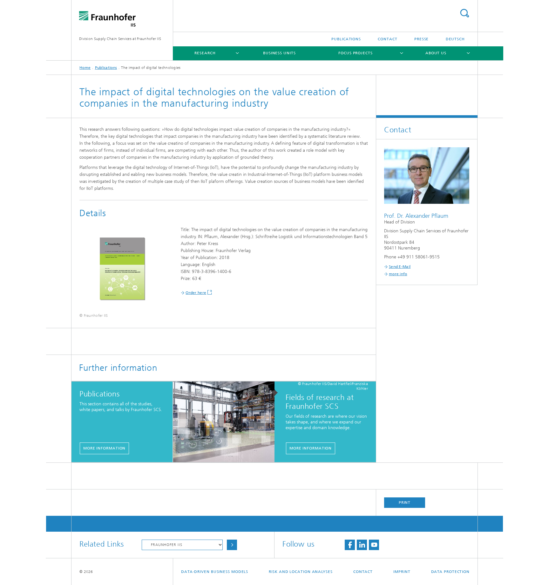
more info (398, 274)
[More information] (227, 422)
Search (464, 13)
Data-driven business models (214, 571)
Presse (421, 39)
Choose (232, 545)
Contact (387, 39)
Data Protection (450, 571)
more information (104, 448)
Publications (346, 39)
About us (435, 53)
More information (310, 448)
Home (85, 67)
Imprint (401, 571)
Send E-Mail (399, 266)
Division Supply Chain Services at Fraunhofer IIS (120, 39)
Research (204, 53)
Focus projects (355, 53)
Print (405, 502)
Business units (279, 53)
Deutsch (455, 39)
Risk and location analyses (300, 571)
